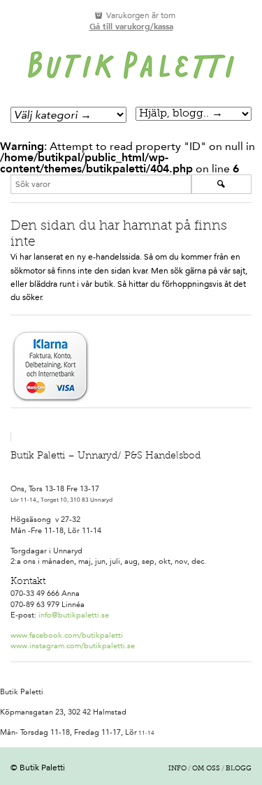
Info (177, 768)
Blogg (239, 768)
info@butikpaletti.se (73, 615)
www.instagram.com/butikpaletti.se (72, 645)
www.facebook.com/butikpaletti (66, 635)
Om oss (206, 768)
